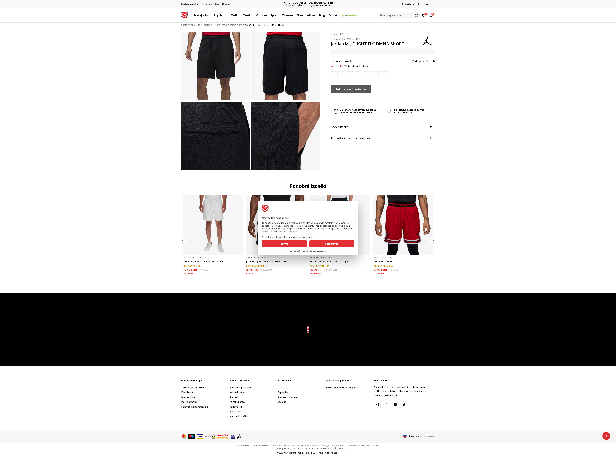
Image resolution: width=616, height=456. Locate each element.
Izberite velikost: (341, 61)
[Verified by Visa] (233, 436)
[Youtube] (395, 404)
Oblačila (208, 24)
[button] (212, 15)
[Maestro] (191, 436)
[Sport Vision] (184, 15)
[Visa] (200, 436)
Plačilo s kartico (189, 401)
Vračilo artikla (236, 411)
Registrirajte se (426, 4)
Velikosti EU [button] (337, 66)
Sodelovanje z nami (288, 397)
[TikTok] (404, 404)
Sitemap (282, 401)
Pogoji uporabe (237, 401)
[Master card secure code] (222, 436)
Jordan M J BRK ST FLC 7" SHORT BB (203, 261)
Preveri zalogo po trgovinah (350, 138)
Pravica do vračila (238, 416)
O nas (281, 387)
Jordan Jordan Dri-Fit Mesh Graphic (330, 261)
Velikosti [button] (349, 66)
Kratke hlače (235, 24)
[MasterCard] (184, 436)
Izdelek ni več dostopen (351, 89)
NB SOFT (314, 453)
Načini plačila (188, 397)
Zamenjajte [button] (428, 436)
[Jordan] (427, 40)
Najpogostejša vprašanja (194, 406)
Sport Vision (187, 24)
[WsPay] (210, 436)
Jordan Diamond (382, 261)
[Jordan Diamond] (403, 225)
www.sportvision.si (292, 453)
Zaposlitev (283, 392)
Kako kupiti (187, 392)
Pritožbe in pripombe (240, 387)
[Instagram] (377, 404)
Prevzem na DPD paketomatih (308, 3)
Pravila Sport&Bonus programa (342, 387)
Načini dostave (237, 392)
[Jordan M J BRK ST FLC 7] (213, 225)
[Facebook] (386, 404)
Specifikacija (340, 127)
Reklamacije (235, 406)
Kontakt (233, 397)
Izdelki (199, 24)
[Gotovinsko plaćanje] (239, 436)
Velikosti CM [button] (362, 66)
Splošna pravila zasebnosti (195, 387)
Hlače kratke (220, 24)
